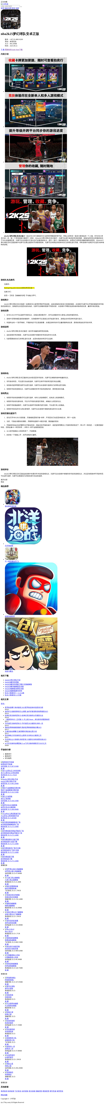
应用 (9, 8)
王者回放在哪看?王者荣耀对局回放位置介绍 (21, 731)
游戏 (6, 8)
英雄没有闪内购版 (11, 897)
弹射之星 (8, 1066)
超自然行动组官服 (11, 948)
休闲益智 (11, 1091)
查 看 (7, 875)
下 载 (3, 49)
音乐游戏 (32, 1091)
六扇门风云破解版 (11, 880)
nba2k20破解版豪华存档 (13, 691)
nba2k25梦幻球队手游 (12, 680)
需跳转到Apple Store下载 (14, 49)
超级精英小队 (10, 1040)
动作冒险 (25, 1091)
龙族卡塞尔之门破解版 (13, 914)
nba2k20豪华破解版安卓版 (14, 686)
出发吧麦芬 (9, 1057)
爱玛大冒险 (9, 988)
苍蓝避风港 (9, 1031)
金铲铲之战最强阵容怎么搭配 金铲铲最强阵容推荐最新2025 (26, 711)
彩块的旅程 (9, 1023)
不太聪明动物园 (10, 1005)
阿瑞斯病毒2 (9, 980)
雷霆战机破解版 (10, 940)
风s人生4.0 (9, 931)
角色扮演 (4, 1091)
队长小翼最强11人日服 (13, 695)
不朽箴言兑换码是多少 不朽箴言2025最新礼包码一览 (24, 723)
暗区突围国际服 (10, 888)
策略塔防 (39, 1091)
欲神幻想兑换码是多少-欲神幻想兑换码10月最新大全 (24, 715)
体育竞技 (60, 1091)
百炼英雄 (8, 997)
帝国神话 (8, 1074)
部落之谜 (8, 1014)
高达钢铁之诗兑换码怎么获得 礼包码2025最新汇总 (23, 735)
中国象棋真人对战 (11, 957)
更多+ (3, 704)
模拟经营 (46, 1091)
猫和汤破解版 (10, 905)
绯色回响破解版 (10, 966)
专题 (17, 8)
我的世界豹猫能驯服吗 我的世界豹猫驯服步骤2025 (23, 727)
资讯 (13, 8)
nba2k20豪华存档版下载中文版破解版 (18, 684)
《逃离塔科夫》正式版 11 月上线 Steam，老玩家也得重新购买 (27, 719)
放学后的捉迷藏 (10, 923)
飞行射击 (18, 1091)
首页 (2, 8)
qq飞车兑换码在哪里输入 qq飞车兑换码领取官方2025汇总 (25, 743)
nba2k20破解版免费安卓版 (14, 688)
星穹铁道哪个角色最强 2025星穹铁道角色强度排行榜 (24, 707)
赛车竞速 (53, 1091)
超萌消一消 (9, 1048)
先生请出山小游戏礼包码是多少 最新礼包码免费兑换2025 (25, 739)
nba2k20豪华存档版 (12, 682)
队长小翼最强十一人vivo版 (14, 693)
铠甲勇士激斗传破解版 (13, 871)
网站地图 (4, 1095)
